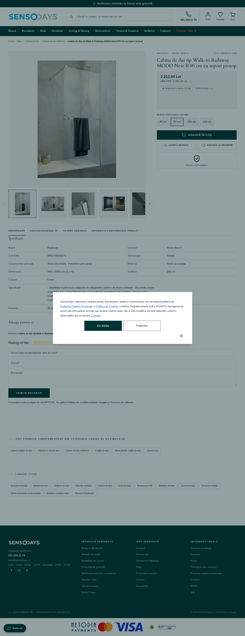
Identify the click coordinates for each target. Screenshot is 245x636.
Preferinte (142, 325)
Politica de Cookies (107, 306)
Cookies (96, 315)
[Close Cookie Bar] (181, 336)
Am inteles (103, 325)
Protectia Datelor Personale (76, 306)
